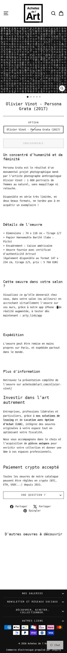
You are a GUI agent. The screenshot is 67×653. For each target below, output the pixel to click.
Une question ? (33, 495)
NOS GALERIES (32, 593)
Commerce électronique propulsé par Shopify (33, 650)
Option (33, 122)
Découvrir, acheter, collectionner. (32, 611)
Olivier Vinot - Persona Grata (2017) (33, 129)
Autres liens (32, 621)
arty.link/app (32, 315)
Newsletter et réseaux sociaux (32, 601)
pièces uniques (38, 443)
